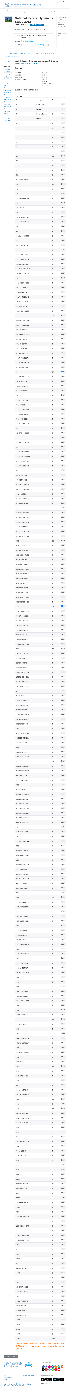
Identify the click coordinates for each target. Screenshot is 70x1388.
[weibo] (55, 1369)
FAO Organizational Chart (8, 1377)
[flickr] (46, 1366)
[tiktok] (43, 1369)
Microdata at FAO (35, 5)
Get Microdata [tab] (50, 53)
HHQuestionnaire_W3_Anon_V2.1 (7, 92)
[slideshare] (59, 1366)
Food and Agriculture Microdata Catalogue (20, 11)
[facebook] (43, 1366)
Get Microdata (37, 24)
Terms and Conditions (24, 1384)
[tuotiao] (46, 1369)
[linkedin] (52, 1366)
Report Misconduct (18, 1385)
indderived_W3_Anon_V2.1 (7, 106)
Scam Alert (7, 1385)
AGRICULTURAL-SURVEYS (40, 11)
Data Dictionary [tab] (26, 53)
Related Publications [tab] (12, 57)
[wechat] (52, 1369)
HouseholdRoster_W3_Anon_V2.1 (7, 99)
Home (5, 11)
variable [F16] (23, 13)
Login (58, 2)
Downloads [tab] (38, 53)
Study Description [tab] (11, 53)
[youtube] (59, 1369)
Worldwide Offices (28, 1375)
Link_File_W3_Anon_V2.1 (7, 113)
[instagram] (49, 1366)
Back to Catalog (12, 1356)
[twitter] (49, 1369)
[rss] (55, 1366)
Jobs (5, 1384)
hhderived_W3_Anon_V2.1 (7, 85)
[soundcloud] (62, 1366)
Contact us (12, 1384)
